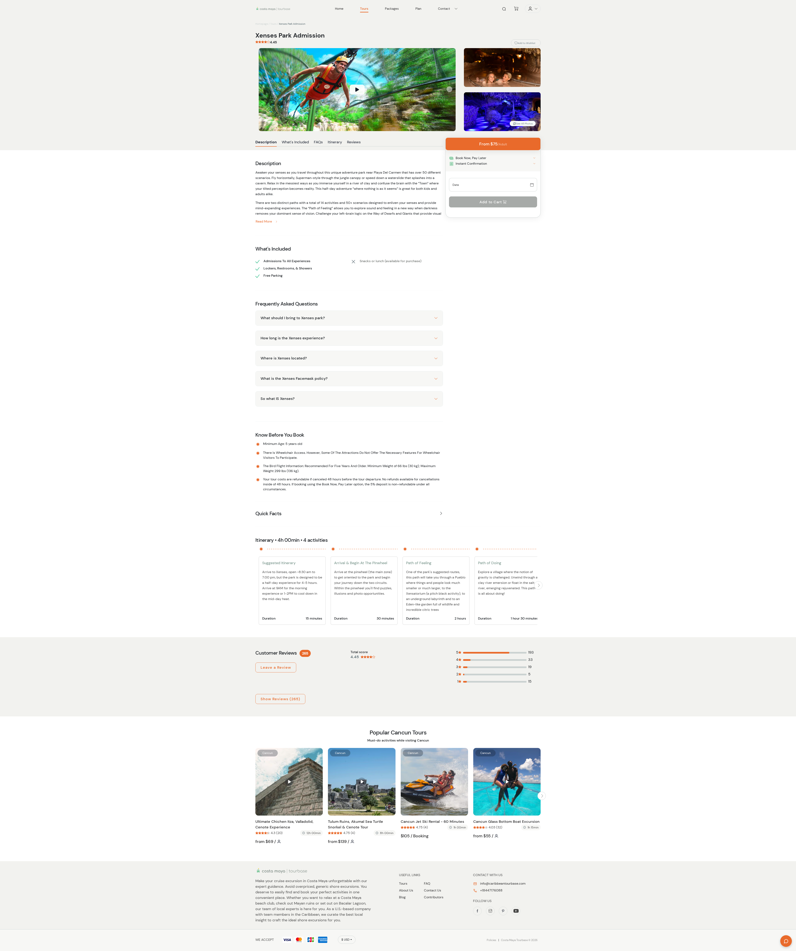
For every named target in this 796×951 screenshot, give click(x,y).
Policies (491, 940)
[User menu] (532, 9)
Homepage (261, 24)
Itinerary (335, 142)
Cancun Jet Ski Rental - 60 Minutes (432, 821)
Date (456, 185)
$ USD (345, 939)
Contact (444, 9)
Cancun (267, 753)
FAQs (318, 142)
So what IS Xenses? (278, 398)
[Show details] (534, 158)
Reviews (354, 142)
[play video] (357, 90)
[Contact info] (456, 9)
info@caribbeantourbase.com (502, 883)
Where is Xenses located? (284, 358)
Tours (273, 24)
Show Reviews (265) (280, 699)
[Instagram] (490, 911)
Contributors (433, 897)
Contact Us (432, 890)
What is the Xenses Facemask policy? (294, 378)
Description (266, 142)
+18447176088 (490, 890)
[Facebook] (477, 911)
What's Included (295, 142)
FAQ (427, 883)
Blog (402, 897)
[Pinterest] (503, 911)
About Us (406, 890)
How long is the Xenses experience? (293, 338)
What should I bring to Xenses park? (293, 317)
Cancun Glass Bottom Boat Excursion (506, 821)
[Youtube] (516, 911)
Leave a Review (276, 667)
